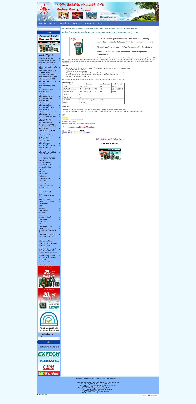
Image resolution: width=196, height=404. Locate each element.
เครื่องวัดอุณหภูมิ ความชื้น (77, 28)
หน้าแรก (65, 28)
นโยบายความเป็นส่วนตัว (49, 347)
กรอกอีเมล (41, 336)
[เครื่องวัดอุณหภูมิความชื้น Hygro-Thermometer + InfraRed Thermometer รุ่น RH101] (78, 46)
